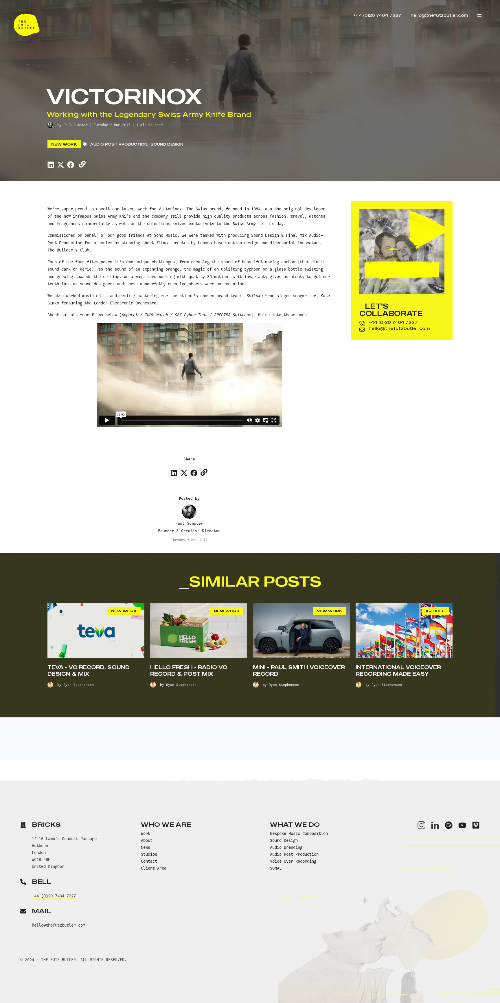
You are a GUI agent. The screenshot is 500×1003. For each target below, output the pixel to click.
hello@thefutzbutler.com (399, 328)
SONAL (276, 868)
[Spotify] (449, 825)
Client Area (153, 868)
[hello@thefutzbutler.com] (362, 329)
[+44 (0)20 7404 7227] (362, 323)
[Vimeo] (476, 825)
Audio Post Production (118, 144)
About (146, 840)
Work (145, 833)
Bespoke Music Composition (299, 833)
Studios (149, 854)
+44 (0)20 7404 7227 (393, 322)
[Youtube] (462, 825)
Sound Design (166, 144)
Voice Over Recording (293, 861)
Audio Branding (286, 847)
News (145, 847)
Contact (149, 861)
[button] (50, 164)
